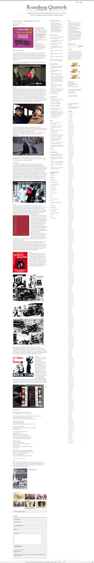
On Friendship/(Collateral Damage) (40, 15)
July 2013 (70, 391)
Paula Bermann (51, 15)
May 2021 (70, 225)
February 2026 (71, 124)
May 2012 (70, 416)
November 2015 (71, 343)
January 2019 (71, 275)
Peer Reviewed (53, 207)
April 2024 (70, 163)
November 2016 (71, 321)
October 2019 (71, 259)
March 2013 (71, 398)
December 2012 (71, 403)
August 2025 (71, 134)
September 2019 (71, 261)
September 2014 (71, 366)
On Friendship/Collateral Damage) (56, 202)
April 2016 (70, 334)
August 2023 (71, 177)
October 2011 (71, 428)
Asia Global (52, 179)
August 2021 (71, 220)
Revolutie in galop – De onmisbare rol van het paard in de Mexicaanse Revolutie (57, 127)
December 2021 (71, 213)
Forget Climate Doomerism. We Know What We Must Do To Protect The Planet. (57, 47)
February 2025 (71, 145)
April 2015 (70, 355)
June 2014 (70, 371)
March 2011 (71, 439)
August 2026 (71, 113)
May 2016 (70, 332)
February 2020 (71, 252)
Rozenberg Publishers (59, 15)
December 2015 (71, 341)
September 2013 (71, 387)
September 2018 (71, 282)
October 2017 (71, 302)
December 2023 (71, 170)
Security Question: (19, 550)
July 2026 (70, 115)
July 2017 (70, 307)
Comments (16, 533)
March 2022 (71, 207)
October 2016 (71, 323)
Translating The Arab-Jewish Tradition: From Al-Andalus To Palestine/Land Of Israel (57, 146)
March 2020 (71, 250)
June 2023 (70, 181)
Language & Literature (48, 13)
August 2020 (71, 241)
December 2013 (71, 382)
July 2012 (70, 412)
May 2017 (70, 311)
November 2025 (71, 129)
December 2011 (71, 425)
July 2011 (70, 432)
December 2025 (71, 127)
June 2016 (70, 330)
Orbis (52, 204)
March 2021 (71, 229)
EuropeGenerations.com (55, 184)
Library (32, 15)
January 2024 (71, 168)
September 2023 (71, 175)
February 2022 (71, 209)
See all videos (52, 149)
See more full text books (54, 117)
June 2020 (70, 245)
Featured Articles (53, 186)
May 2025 (70, 140)
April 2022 (70, 206)
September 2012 (71, 409)
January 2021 (71, 232)
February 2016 (71, 337)
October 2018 (71, 280)
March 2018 (71, 293)
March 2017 (71, 314)
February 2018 (71, 295)
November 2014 (71, 364)
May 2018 (70, 289)
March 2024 (71, 165)
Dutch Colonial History (54, 182)
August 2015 (71, 348)
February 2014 (71, 378)
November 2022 (71, 193)
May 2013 (70, 394)
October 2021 (71, 216)
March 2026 (71, 122)
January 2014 (71, 380)
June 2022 (70, 202)
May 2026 (70, 118)
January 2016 (71, 339)
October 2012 (71, 407)
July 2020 (70, 243)
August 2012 (71, 410)
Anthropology (30, 13)
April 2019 (70, 270)
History (42, 13)
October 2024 (71, 152)
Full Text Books (63, 13)
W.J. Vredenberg (53, 218)
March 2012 (71, 419)
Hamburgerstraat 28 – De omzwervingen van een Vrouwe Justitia (57, 158)
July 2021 (70, 222)
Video (52, 216)
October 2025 (71, 131)
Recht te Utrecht (54, 193)
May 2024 (70, 161)
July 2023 (70, 179)
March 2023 (71, 186)
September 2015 (71, 346)
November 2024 (71, 150)
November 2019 (71, 257)
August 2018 (71, 284)
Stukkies (52, 214)
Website (15, 529)
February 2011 (71, 441)
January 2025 (71, 147)
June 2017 (70, 309)
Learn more (59, 562)
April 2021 (70, 227)
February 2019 (71, 273)
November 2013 (71, 384)
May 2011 (70, 435)
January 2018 (71, 296)
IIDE (51, 195)
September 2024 (71, 154)
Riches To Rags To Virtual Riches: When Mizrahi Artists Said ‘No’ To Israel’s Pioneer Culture (56, 139)
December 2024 (71, 149)
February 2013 (71, 400)
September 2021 (71, 218)
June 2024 (70, 159)
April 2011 (70, 437)
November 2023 (71, 172)
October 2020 (71, 238)
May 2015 (70, 353)
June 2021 (70, 223)
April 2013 (70, 396)
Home (77, 2)
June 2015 (70, 352)
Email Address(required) (18, 525)
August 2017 (71, 305)
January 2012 (71, 423)
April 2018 (70, 291)
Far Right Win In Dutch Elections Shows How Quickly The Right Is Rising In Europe (56, 85)
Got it (64, 562)
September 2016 (71, 325)
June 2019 (70, 266)
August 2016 (71, 327)
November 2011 (71, 426)
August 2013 (71, 389)
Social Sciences (56, 13)
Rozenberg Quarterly (71, 51)
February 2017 (71, 316)
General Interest (37, 13)
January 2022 (71, 211)
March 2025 (71, 143)
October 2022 (71, 195)
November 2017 (71, 300)
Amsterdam (53, 175)
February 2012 (71, 421)
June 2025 (70, 138)
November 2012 (71, 405)
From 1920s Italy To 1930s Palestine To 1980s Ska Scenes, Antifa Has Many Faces (57, 67)
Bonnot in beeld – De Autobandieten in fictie (26, 21)
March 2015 (71, 357)
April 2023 (70, 184)
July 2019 (70, 264)
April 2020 (70, 248)
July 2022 (70, 200)
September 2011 (71, 430)
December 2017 (71, 298)
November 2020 (71, 236)
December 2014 (71, 362)
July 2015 (70, 350)
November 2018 (71, 279)
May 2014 (70, 373)
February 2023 (71, 188)
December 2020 (71, 234)
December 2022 (71, 191)
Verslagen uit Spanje (54, 133)
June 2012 (70, 414)
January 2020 (71, 254)
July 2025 (70, 136)
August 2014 (71, 368)
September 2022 (71, 197)
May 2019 (70, 268)
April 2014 (70, 375)
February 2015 (71, 359)
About (81, 2)
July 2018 (70, 286)
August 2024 (71, 156)
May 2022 (70, 204)
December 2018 (71, 277)
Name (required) (17, 521)
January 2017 (71, 318)
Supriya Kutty (53, 167)
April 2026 (70, 120)
